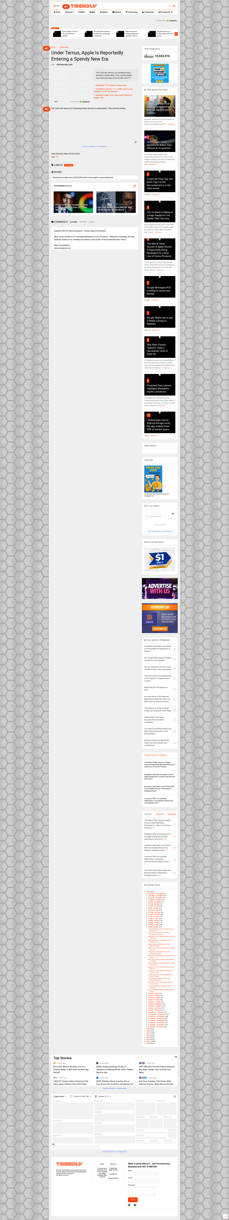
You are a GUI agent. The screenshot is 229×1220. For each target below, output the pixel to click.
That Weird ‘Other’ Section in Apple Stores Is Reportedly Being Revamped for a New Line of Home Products (159, 250)
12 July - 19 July (153, 906)
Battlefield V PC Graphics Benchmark (111, 85)
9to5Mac (55, 28)
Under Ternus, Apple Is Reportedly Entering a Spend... (159, 979)
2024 (148, 1031)
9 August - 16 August (155, 898)
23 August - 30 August (156, 893)
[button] (66, 6)
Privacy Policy (113, 1178)
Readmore (170, 124)
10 (148, 415)
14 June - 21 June (154, 914)
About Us (113, 1164)
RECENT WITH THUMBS (155, 755)
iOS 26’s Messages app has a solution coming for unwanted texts (102, 34)
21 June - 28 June (154, 912)
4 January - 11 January (156, 1027)
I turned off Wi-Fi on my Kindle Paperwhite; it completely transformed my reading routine (158, 801)
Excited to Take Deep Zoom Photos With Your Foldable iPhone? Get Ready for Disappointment (159, 789)
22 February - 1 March (155, 1012)
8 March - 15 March (154, 1008)
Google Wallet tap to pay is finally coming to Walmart (160, 320)
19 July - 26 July (153, 904)
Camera (117, 12)
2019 (148, 1041)
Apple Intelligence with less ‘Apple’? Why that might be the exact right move (133, 32)
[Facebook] (135, 1205)
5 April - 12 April (153, 1000)
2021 (148, 1037)
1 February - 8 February (156, 1018)
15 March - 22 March (155, 1006)
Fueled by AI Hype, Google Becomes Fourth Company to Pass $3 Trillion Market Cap (71, 207)
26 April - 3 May (153, 993)
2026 (148, 891)
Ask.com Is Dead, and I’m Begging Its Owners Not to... (160, 975)
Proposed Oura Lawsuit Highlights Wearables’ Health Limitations (159, 388)
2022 (148, 1035)
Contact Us (113, 1174)
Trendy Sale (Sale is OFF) (113, 1169)
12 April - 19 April (154, 998)
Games (105, 12)
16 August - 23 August (156, 895)
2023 (148, 1033)
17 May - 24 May (153, 923)
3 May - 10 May (153, 927)
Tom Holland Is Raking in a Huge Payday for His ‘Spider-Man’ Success (160, 215)
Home (57, 12)
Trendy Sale (149, 12)
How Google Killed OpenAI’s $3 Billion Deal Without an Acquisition (159, 145)
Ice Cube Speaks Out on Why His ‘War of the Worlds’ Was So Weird (115, 208)
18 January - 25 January (156, 1022)
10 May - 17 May (153, 925)
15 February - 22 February (157, 1014)
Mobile (82, 12)
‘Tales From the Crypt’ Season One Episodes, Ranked (159, 952)
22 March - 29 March (155, 1004)
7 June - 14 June (154, 916)
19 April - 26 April (154, 995)
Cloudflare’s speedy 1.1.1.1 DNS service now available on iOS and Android (113, 90)
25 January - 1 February (156, 1020)
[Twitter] (129, 1205)
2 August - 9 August (155, 900)
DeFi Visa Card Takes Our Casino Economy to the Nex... (159, 933)
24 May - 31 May (153, 920)
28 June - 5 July (153, 910)
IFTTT (56, 157)
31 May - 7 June (153, 918)
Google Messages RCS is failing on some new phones (159, 290)
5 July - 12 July (153, 908)
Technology (132, 12)
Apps (93, 12)
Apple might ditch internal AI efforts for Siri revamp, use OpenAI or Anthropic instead (165, 32)
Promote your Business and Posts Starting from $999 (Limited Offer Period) (102, 1173)
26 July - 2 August (154, 902)
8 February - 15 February (156, 1016)
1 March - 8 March (154, 1010)
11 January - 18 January (156, 1025)
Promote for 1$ (166, 12)
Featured (68, 12)
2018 (148, 1043)
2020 (148, 1039)
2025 (148, 1029)
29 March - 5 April (154, 1002)
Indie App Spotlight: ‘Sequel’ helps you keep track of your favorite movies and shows (70, 32)
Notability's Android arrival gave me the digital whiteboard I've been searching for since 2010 (159, 777)
